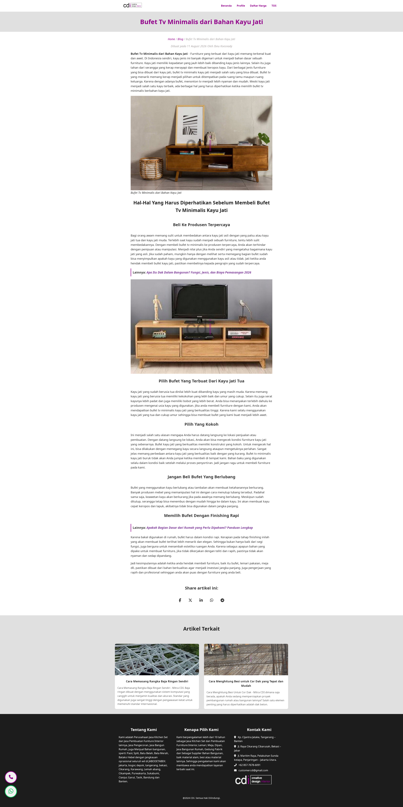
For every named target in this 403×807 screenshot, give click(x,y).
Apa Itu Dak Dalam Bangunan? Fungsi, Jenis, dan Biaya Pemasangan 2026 (199, 272)
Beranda (226, 5)
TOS (274, 5)
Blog (180, 39)
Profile (241, 5)
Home (171, 39)
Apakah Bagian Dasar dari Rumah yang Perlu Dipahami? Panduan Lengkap (200, 527)
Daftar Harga (258, 5)
